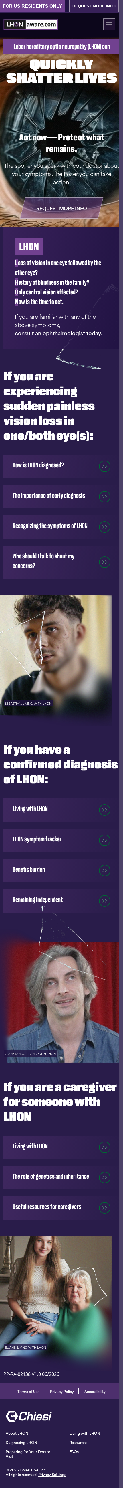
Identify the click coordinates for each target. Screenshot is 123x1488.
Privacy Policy (62, 1391)
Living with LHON (85, 1433)
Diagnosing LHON (21, 1442)
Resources (78, 1442)
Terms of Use (28, 1391)
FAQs (74, 1451)
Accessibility (95, 1391)
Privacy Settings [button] (52, 1474)
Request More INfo (94, 6)
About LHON (17, 1433)
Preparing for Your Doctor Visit (28, 1454)
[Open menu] (109, 24)
